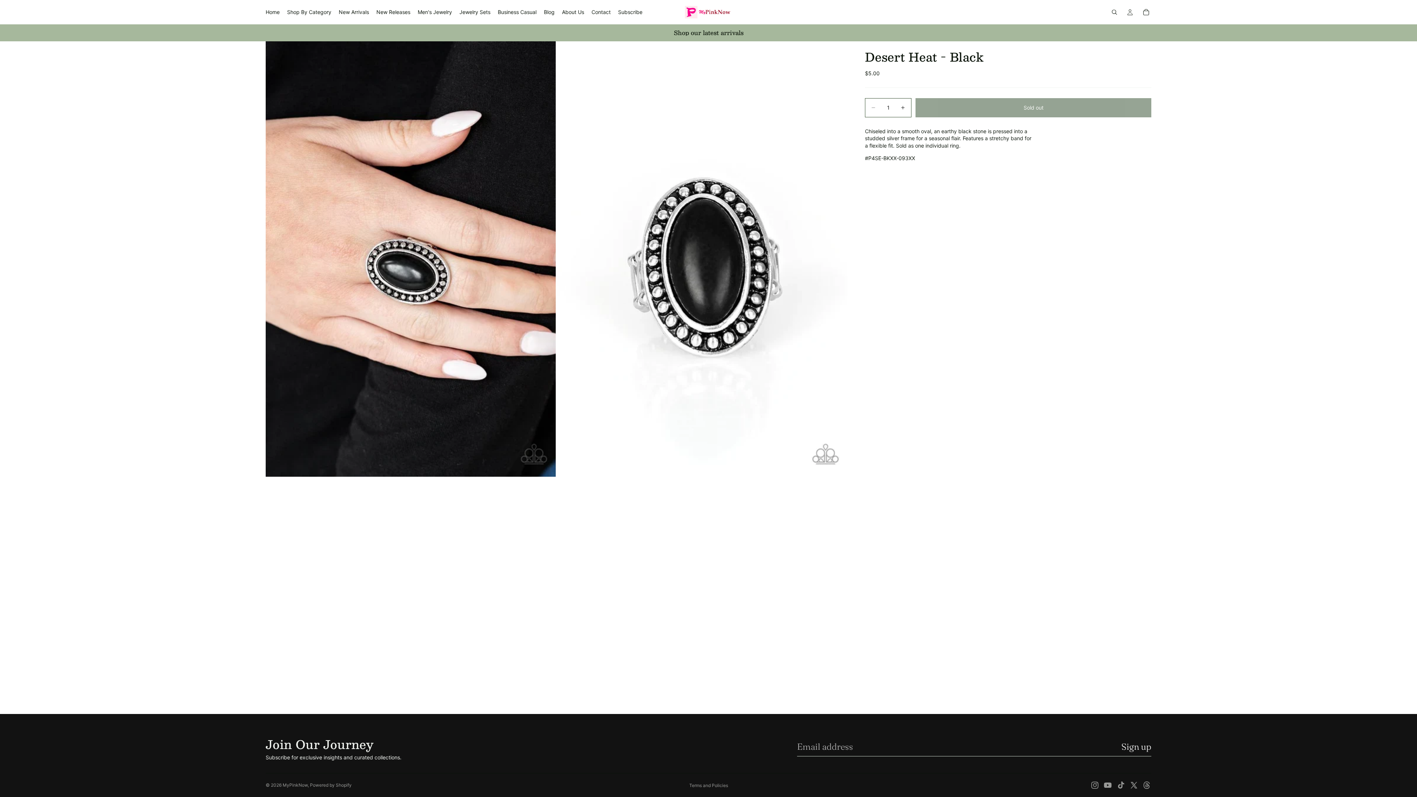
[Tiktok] (1121, 785)
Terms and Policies (708, 785)
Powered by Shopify (331, 785)
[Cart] (1146, 12)
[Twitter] (1134, 785)
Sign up (1136, 746)
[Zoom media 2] (702, 259)
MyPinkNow (295, 785)
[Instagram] (1094, 785)
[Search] (1114, 12)
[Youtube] (1107, 785)
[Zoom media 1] (411, 259)
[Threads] (1146, 785)
